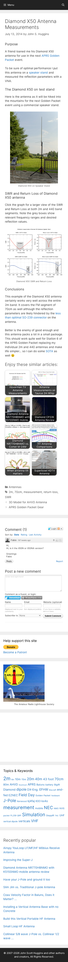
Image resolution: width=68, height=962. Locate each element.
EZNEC (13, 795)
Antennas (15, 487)
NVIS (61, 808)
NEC (48, 807)
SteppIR (50, 815)
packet (6, 815)
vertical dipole (10, 821)
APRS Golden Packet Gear (26, 507)
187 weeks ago (24, 540)
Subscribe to (12, 615)
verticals (24, 821)
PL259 (13, 815)
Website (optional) (52, 602)
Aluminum (23, 785)
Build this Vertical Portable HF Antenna (29, 918)
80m (6, 784)
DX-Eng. (32, 789)
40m (38, 779)
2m (11, 492)
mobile (39, 808)
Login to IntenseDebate (13, 597)
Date (16, 534)
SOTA (49, 351)
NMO (56, 808)
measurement (33, 492)
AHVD (14, 784)
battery (49, 784)
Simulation (33, 814)
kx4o (44, 801)
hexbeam (55, 795)
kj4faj (31, 801)
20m (30, 779)
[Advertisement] (28, 736)
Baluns (40, 784)
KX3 (38, 801)
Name (8, 602)
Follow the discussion (60, 528)
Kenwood (22, 801)
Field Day (27, 795)
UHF (62, 815)
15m (23, 779)
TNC (57, 816)
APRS (32, 784)
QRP (19, 815)
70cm (18, 492)
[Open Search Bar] (63, 5)
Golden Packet (43, 795)
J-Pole (9, 800)
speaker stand (38, 72)
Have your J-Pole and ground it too (26, 879)
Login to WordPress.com (31, 597)
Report (59, 561)
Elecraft (52, 790)
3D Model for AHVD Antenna (28, 502)
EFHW (43, 789)
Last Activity (35, 534)
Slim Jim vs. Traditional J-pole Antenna (29, 887)
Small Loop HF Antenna (19, 926)
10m (18, 779)
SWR (8, 497)
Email (26, 602)
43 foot (48, 779)
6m (12, 779)
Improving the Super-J (18, 860)
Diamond (9, 789)
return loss (51, 492)
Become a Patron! (15, 652)
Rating (24, 534)
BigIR (57, 784)
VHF (34, 821)
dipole (21, 789)
